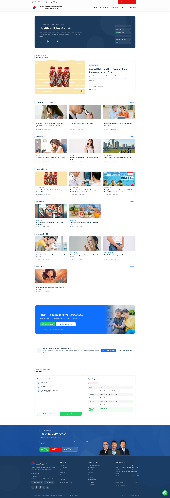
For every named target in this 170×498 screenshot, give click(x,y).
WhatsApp (72, 414)
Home (95, 7)
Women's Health (121, 39)
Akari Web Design (73, 495)
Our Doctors (63, 470)
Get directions (49, 414)
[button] (165, 493)
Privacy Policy (124, 495)
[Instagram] (36, 487)
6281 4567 (36, 474)
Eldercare (119, 36)
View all (132, 102)
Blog (122, 7)
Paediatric (120, 42)
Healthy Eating (92, 479)
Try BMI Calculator (109, 350)
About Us (103, 7)
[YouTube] (43, 487)
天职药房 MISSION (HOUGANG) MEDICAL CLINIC (51, 7)
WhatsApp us (49, 324)
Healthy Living (120, 32)
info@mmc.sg (37, 476)
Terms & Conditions (134, 495)
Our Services (63, 467)
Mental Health (120, 29)
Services (114, 7)
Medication (91, 482)
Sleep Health (91, 484)
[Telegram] (40, 487)
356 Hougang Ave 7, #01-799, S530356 (44, 479)
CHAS (61, 475)
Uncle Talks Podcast (52, 434)
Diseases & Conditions (123, 26)
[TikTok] (47, 487)
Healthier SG (63, 472)
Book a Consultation (126, 350)
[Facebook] (32, 487)
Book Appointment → (66, 482)
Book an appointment (66, 324)
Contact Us (132, 7)
